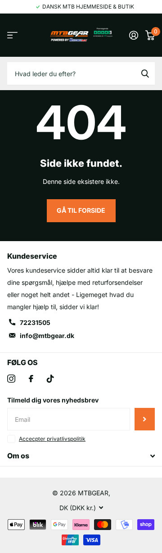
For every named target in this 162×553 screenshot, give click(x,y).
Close (81, 456)
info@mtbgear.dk (47, 335)
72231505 (35, 322)
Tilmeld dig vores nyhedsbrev (53, 400)
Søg (145, 73)
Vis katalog (12, 35)
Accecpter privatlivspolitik (52, 438)
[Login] (133, 35)
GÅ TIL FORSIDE (81, 210)
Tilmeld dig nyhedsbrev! (145, 419)
